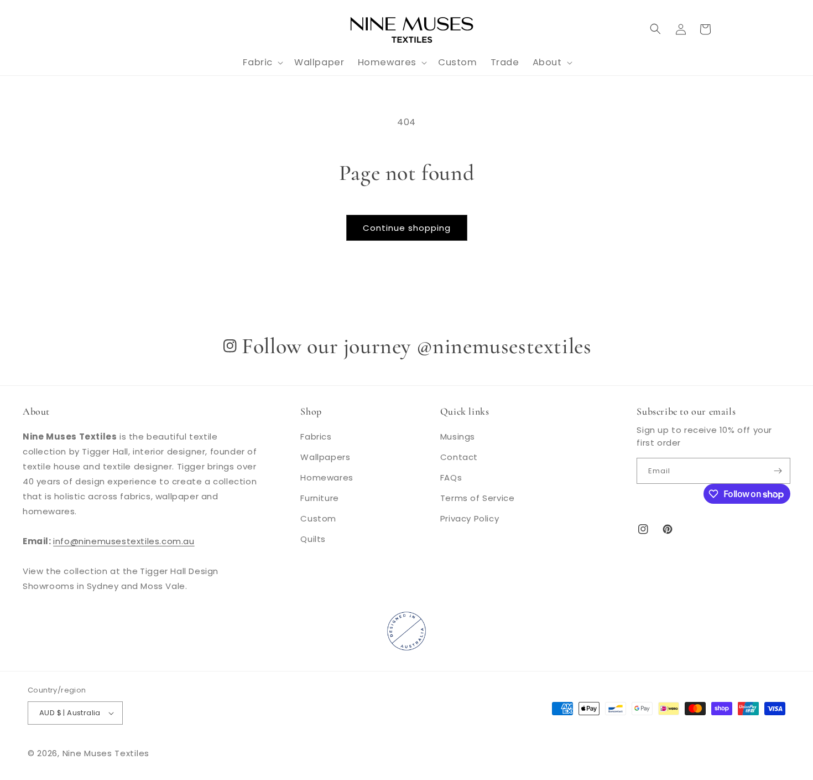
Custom (318, 518)
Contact (459, 457)
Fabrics (315, 436)
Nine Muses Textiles (105, 753)
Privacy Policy (469, 518)
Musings (457, 436)
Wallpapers (325, 457)
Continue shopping (407, 228)
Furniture (319, 498)
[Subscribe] (777, 471)
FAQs (451, 477)
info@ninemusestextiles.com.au (123, 541)
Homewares (326, 477)
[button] (655, 29)
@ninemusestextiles (504, 346)
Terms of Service (477, 498)
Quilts (313, 539)
